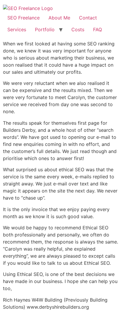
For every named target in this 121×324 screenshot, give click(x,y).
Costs (77, 29)
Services (16, 29)
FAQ (97, 29)
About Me (59, 18)
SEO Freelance (23, 18)
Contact (88, 18)
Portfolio (45, 29)
